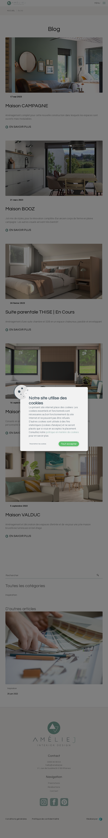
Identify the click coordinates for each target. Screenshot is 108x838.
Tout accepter (69, 444)
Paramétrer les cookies (38, 444)
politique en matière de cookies (62, 432)
